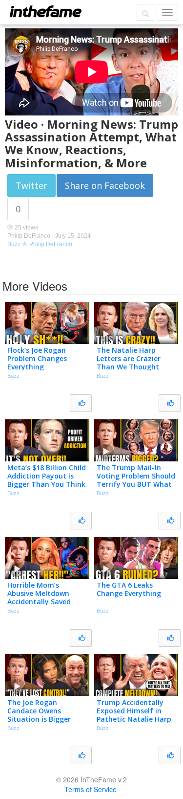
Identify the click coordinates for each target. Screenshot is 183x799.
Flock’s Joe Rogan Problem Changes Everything (37, 358)
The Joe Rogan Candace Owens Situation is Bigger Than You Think (39, 714)
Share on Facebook (105, 185)
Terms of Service (90, 789)
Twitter (31, 185)
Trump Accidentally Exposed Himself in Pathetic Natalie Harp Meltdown (134, 714)
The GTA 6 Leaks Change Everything (129, 589)
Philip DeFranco (50, 244)
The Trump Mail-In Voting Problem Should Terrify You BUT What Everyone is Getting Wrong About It (136, 484)
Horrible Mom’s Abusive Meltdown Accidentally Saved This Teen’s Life (39, 597)
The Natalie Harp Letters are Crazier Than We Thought (129, 358)
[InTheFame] (45, 11)
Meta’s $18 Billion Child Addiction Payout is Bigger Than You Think (46, 476)
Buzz (13, 244)
